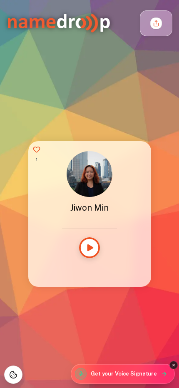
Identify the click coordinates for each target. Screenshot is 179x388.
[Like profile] (36, 149)
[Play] (89, 247)
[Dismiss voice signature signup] (173, 365)
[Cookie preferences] (13, 375)
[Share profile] (156, 23)
